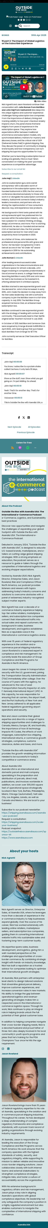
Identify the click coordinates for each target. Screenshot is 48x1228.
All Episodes (34, 426)
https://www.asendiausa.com (17, 837)
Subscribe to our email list (13, 169)
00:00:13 (18, 397)
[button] (35, 448)
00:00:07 (20, 373)
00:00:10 (17, 385)
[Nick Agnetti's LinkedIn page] (9, 1049)
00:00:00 (17, 361)
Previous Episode (26, 432)
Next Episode (14, 426)
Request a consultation (12, 173)
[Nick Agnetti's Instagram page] (4, 1049)
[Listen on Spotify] (28, 448)
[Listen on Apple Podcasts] (20, 448)
